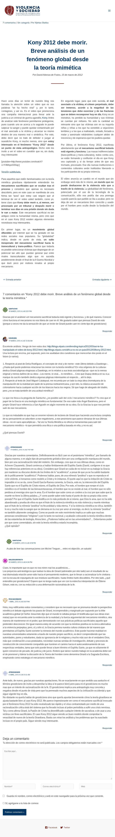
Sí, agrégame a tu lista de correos (21, 803)
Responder (107, 331)
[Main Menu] (109, 11)
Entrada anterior (12, 279)
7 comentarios (9, 23)
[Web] (96, 787)
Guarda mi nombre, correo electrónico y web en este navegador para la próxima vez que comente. (55, 796)
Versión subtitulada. (11, 172)
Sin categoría (23, 23)
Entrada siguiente (102, 279)
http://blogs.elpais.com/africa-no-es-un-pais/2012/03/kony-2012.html (77, 350)
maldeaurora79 (16, 560)
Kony (44, 118)
